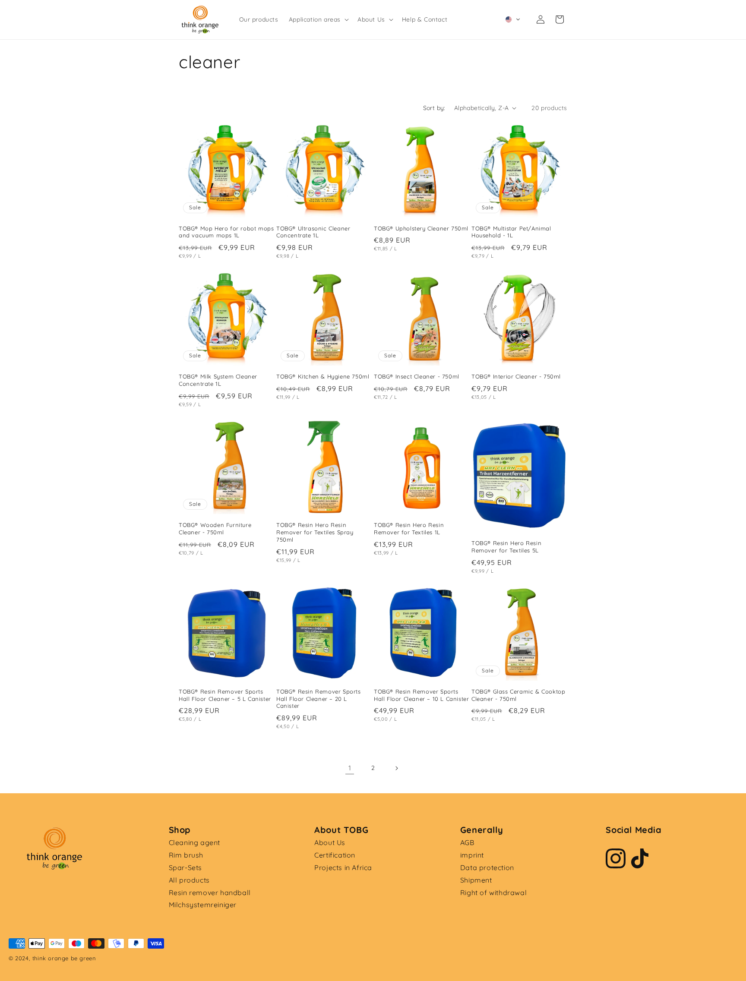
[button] (318, 19)
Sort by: (434, 108)
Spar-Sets (185, 867)
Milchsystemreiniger (203, 904)
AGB (467, 842)
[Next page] (396, 768)
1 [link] (349, 767)
